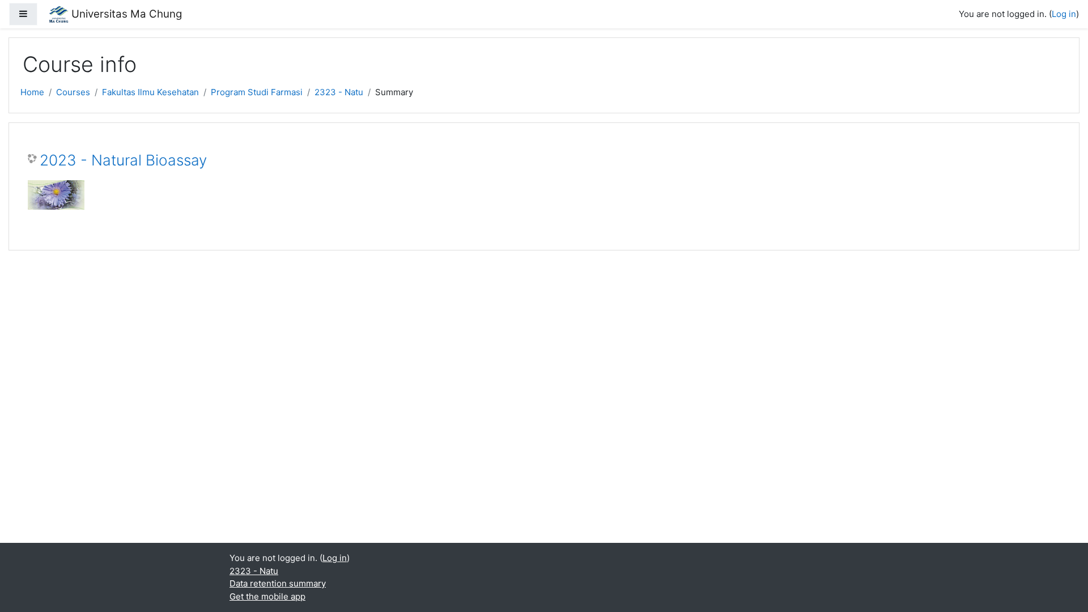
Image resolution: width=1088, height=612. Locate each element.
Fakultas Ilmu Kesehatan (150, 92)
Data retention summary (278, 583)
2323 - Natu (338, 92)
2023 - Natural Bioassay (123, 160)
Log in (1064, 13)
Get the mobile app (267, 596)
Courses (73, 92)
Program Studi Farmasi (257, 92)
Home (32, 92)
